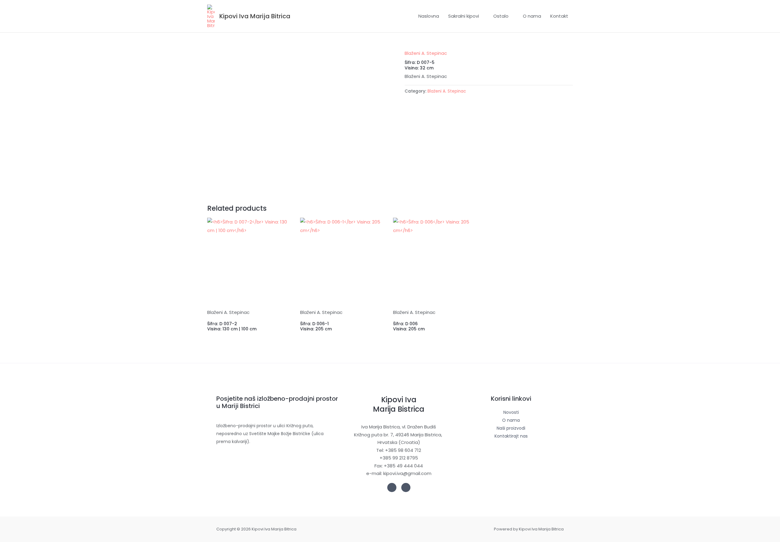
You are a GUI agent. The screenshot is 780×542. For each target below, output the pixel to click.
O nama (532, 16)
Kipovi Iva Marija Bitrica (254, 16)
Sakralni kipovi (463, 16)
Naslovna (428, 16)
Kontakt (559, 16)
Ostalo (501, 16)
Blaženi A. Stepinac (426, 53)
